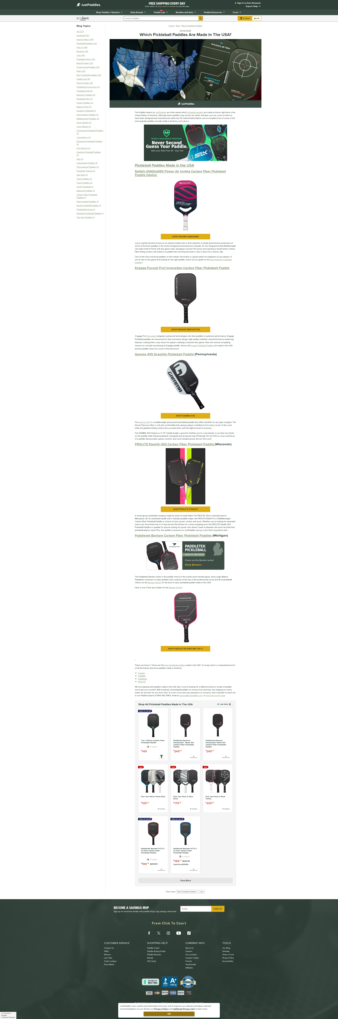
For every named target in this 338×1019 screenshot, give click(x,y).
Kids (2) (80, 159)
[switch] (225, 704)
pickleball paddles (195, 112)
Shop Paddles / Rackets (108, 12)
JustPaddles (160, 112)
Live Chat (108, 957)
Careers (188, 951)
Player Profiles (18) (85, 83)
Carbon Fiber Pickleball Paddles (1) (87, 196)
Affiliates (189, 967)
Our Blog (226, 947)
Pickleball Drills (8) (85, 91)
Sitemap (225, 951)
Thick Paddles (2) (84, 178)
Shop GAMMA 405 (185, 415)
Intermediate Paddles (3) (87, 114)
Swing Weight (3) (84, 122)
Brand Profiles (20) (85, 63)
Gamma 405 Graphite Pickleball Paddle (164, 354)
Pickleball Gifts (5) (85, 98)
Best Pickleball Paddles (186, 891)
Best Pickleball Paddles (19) (89, 75)
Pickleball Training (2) (86, 170)
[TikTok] (189, 933)
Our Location (191, 954)
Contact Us (109, 947)
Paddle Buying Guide (156, 951)
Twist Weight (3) (84, 126)
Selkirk (138, 243)
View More (185, 880)
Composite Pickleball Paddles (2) (90, 132)
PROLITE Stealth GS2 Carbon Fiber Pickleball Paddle (175, 444)
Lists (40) (81, 55)
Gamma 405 (144, 422)
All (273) (80, 31)
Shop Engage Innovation (185, 329)
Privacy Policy (161, 1008)
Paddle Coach (153, 947)
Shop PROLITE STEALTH (185, 509)
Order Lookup (110, 961)
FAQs (106, 951)
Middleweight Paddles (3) (88, 118)
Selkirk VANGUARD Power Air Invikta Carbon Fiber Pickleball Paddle (180, 173)
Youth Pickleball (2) (85, 186)
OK (169, 1014)
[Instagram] (168, 933)
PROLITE (142, 681)
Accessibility (227, 961)
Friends (188, 961)
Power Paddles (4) (85, 102)
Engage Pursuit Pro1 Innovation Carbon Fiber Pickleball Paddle (182, 268)
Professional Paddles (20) (88, 67)
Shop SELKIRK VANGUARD (185, 236)
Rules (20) (81, 71)
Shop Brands (136, 12)
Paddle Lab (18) (83, 79)
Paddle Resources (213, 12)
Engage (141, 673)
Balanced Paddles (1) (86, 190)
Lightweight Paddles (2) (87, 163)
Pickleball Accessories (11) (88, 87)
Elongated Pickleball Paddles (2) (89, 143)
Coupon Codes (192, 957)
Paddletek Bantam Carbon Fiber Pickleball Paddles (173, 535)
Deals (235, 12)
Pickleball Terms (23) (86, 59)
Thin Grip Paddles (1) (86, 217)
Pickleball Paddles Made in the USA (164, 165)
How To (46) (82, 47)
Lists (201, 891)
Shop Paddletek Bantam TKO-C (185, 648)
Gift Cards (151, 961)
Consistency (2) (84, 137)
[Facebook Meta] (149, 933)
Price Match (109, 964)
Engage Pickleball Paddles (202, 345)
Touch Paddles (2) (84, 182)
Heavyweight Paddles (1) (87, 201)
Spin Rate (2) (82, 174)
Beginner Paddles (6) (86, 94)
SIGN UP (217, 908)
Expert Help (252, 6)
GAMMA (141, 675)
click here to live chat (215, 695)
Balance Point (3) (84, 106)
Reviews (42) (82, 51)
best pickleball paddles (174, 665)
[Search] (200, 18)
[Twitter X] (158, 933)
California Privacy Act (184, 1008)
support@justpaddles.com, (191, 695)
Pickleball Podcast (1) (86, 209)
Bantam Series (154, 582)
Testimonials (190, 964)
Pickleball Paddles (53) (87, 43)
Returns (107, 954)
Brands (150, 957)
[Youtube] (178, 933)
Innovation (151, 336)
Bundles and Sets (184, 12)
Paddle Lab (159, 12)
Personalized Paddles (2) (88, 167)
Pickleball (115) (83, 35)
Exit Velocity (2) (83, 148)
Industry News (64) (85, 39)
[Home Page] (89, 5)
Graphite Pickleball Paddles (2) (89, 154)
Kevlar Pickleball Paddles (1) (89, 205)
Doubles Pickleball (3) (86, 110)
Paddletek (142, 678)
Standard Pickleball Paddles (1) (90, 213)
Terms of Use (228, 954)
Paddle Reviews (154, 954)
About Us (189, 947)
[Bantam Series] (185, 556)
